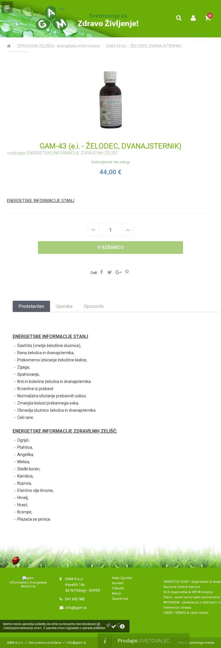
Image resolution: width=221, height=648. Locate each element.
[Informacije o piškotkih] (122, 626)
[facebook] (102, 272)
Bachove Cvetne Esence (181, 587)
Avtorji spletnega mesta (196, 643)
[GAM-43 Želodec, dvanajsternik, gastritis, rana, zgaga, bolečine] (110, 99)
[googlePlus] (119, 272)
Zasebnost (120, 599)
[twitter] (110, 272)
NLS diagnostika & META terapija (188, 592)
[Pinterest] (128, 272)
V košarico (111, 247)
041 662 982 (75, 599)
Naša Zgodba (122, 578)
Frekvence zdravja (177, 607)
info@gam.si (76, 607)
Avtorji (116, 593)
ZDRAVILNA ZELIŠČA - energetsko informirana (58, 46)
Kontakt (117, 583)
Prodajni (144, 641)
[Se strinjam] (113, 626)
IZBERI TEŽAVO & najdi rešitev (185, 613)
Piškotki (118, 588)
